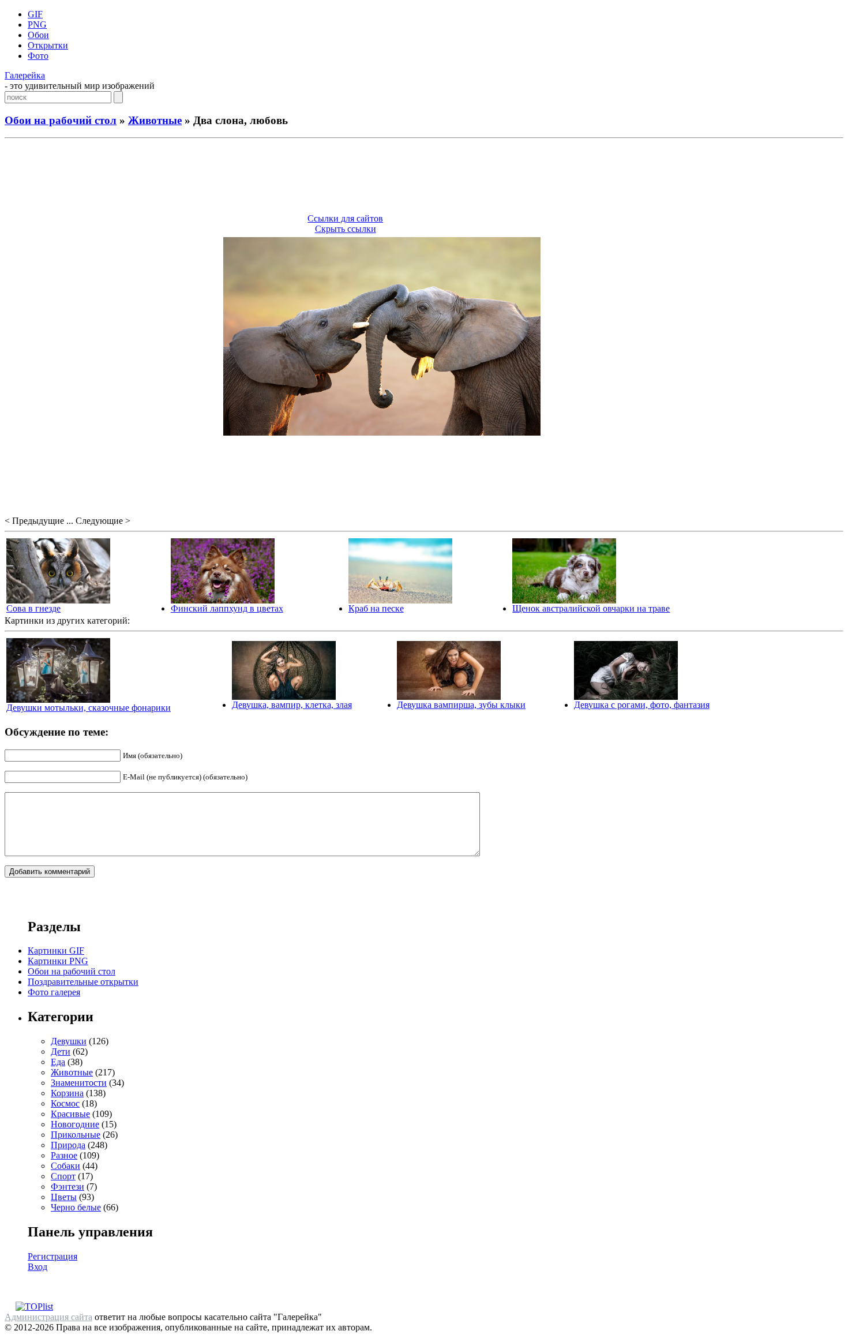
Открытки (48, 45)
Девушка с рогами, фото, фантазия (642, 705)
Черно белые (76, 1207)
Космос (65, 1103)
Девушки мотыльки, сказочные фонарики (88, 708)
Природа (68, 1145)
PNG (37, 24)
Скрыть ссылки (345, 229)
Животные (155, 120)
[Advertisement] (424, 177)
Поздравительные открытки (83, 982)
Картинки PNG (58, 961)
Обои (38, 35)
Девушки (69, 1041)
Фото (38, 56)
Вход (37, 1267)
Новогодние (75, 1124)
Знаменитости (79, 1083)
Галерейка (25, 75)
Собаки (65, 1166)
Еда (58, 1062)
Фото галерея (54, 992)
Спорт (63, 1176)
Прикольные (75, 1134)
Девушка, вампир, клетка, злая (292, 705)
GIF (35, 14)
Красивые (70, 1114)
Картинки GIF (56, 950)
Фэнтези (67, 1186)
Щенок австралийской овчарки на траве (591, 608)
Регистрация (52, 1256)
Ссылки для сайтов (345, 218)
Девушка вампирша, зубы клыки (461, 705)
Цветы (64, 1197)
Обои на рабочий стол (61, 120)
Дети (60, 1051)
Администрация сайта (48, 1317)
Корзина (67, 1093)
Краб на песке (376, 608)
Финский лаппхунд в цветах (227, 608)
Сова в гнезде (33, 608)
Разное (64, 1155)
